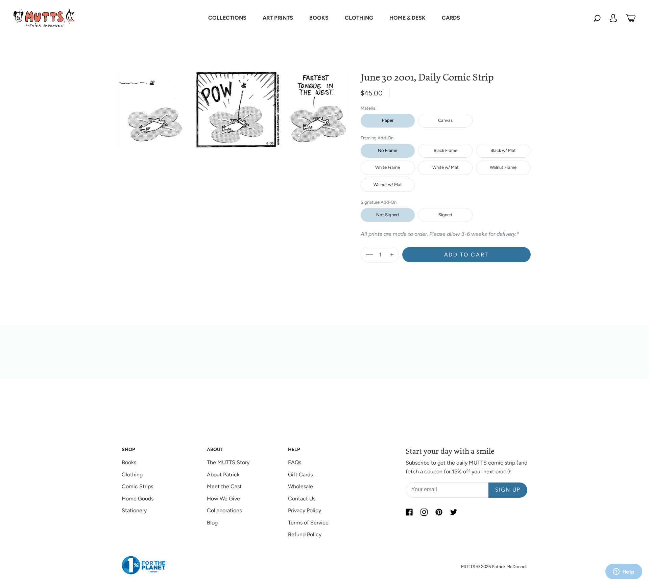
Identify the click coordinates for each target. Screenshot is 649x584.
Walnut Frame (503, 167)
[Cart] (630, 18)
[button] (227, 18)
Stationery (134, 510)
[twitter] (453, 511)
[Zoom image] (233, 104)
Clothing (132, 474)
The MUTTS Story (228, 462)
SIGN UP (508, 490)
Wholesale (300, 486)
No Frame (387, 150)
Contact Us (301, 498)
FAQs (294, 462)
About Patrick (223, 474)
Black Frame (445, 150)
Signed (445, 214)
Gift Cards (300, 474)
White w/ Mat (445, 167)
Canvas (445, 120)
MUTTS (468, 566)
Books (129, 462)
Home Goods (137, 498)
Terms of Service (308, 522)
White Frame (387, 167)
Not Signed (387, 214)
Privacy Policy (304, 510)
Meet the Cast (224, 486)
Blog (212, 522)
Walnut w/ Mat (388, 184)
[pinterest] (438, 511)
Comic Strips (137, 486)
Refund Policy (304, 534)
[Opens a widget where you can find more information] (623, 572)
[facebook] (409, 511)
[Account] (613, 18)
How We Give (223, 498)
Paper (387, 120)
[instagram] (423, 511)
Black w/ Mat (503, 150)
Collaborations (224, 510)
